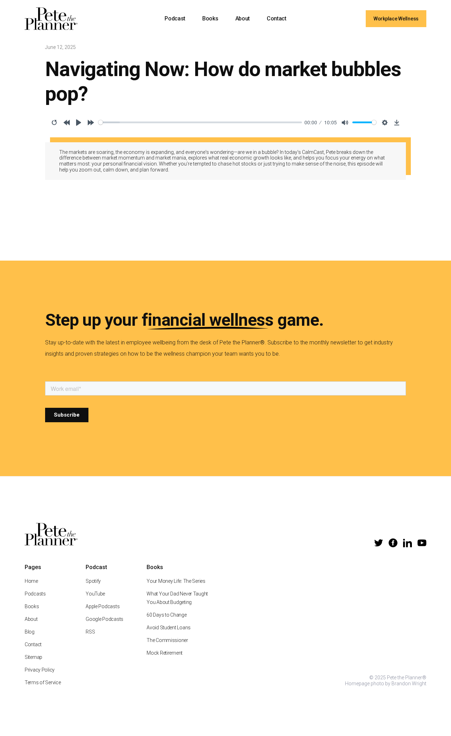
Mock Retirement (165, 653)
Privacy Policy (40, 670)
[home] (51, 18)
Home (31, 581)
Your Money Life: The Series (176, 581)
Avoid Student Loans (169, 627)
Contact (276, 18)
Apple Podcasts (102, 606)
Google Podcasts (104, 619)
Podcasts (35, 594)
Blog (30, 632)
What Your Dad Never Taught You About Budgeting (177, 598)
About (242, 18)
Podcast (175, 18)
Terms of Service (43, 682)
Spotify (93, 581)
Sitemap (33, 657)
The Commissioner (167, 640)
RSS (90, 632)
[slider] (200, 122)
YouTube (95, 594)
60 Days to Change (166, 615)
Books (210, 18)
